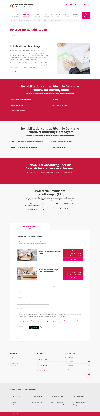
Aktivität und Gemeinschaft (57, 405)
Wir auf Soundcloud (69, 374)
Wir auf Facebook (69, 357)
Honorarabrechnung (17, 105)
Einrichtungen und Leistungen (79, 402)
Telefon (52, 291)
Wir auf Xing (68, 370)
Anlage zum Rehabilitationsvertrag (21, 99)
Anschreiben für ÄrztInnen (60, 105)
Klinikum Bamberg (15, 396)
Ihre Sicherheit (13, 405)
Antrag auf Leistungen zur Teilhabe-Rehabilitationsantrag (27, 141)
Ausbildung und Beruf (77, 405)
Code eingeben (20, 326)
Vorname (53, 286)
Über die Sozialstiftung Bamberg (79, 400)
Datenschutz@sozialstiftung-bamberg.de (68, 320)
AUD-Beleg (55, 99)
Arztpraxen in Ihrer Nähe (36, 402)
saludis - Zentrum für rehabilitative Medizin (21, 20)
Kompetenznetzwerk (35, 405)
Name (18, 286)
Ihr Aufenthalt (13, 402)
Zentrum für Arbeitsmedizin (15, 15)
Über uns (52, 15)
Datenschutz (72, 414)
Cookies (88, 414)
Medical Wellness (46, 15)
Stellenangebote (72, 9)
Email (39, 370)
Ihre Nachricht (20, 308)
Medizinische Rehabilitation (27, 15)
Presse (78, 9)
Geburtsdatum (20, 297)
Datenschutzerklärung (53, 322)
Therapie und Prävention (38, 15)
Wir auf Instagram (69, 365)
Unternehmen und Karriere (76, 15)
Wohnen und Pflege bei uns (57, 400)
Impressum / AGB (81, 414)
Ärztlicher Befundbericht (18, 110)
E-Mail (74, 259)
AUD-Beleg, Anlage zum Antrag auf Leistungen (24, 147)
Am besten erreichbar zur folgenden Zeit (26, 302)
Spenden (65, 9)
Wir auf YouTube (69, 361)
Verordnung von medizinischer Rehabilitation (37, 176)
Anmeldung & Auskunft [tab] (30, 227)
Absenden (21, 339)
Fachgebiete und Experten (36, 400)
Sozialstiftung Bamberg (78, 396)
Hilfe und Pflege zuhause (57, 402)
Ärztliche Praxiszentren (36, 396)
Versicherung (54, 295)
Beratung (86, 16)
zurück (13, 35)
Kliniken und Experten (15, 400)
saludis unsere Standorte (66, 15)
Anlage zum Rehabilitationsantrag (62, 141)
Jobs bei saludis (58, 15)
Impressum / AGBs (86, 9)
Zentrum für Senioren (57, 396)
